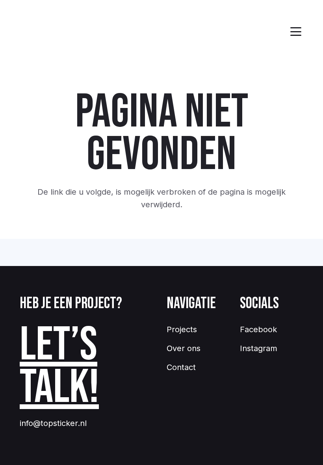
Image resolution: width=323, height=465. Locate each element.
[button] (296, 31)
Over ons (183, 348)
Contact (181, 367)
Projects (182, 329)
